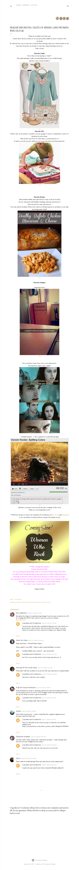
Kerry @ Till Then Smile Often (26, 668)
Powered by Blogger (41, 860)
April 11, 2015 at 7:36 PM (29, 711)
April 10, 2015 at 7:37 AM (49, 623)
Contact (25, 5)
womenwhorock (46, 602)
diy (15, 602)
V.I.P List (33, 5)
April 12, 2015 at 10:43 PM (28, 758)
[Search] (68, 6)
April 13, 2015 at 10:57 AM (49, 745)
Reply (18, 636)
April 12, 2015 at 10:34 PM (38, 736)
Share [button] (11, 599)
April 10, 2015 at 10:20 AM (36, 640)
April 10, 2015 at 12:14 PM (45, 667)
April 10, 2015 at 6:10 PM (49, 698)
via (39, 129)
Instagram (65, 515)
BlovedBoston (21, 620)
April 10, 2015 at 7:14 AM (35, 613)
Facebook (55, 515)
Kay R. (18, 758)
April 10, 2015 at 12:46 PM (49, 674)
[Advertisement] (39, 834)
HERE (53, 584)
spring (38, 602)
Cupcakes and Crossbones (31, 623)
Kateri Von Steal (21, 640)
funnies (29, 602)
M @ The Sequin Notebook (26, 687)
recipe (34, 602)
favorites (24, 602)
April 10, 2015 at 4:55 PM (43, 687)
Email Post (18, 599)
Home (18, 5)
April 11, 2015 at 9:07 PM (49, 719)
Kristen (18, 711)
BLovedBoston (21, 613)
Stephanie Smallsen (23, 737)
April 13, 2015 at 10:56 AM (49, 765)
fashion (19, 602)
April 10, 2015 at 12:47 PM (49, 654)
